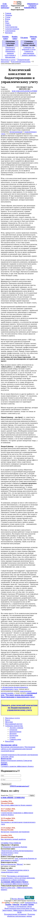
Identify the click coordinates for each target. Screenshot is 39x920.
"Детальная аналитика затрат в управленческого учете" (15, 871)
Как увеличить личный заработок (13, 839)
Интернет (13, 733)
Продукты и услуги (8, 60)
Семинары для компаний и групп (29, 48)
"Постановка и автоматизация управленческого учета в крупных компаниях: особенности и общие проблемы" (18, 878)
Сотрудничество (11, 27)
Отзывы (12, 737)
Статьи (7, 17)
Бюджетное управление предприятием (15, 832)
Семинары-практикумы (14, 726)
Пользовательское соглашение (15, 914)
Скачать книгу (6, 854)
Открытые (13, 730)
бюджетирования (16, 132)
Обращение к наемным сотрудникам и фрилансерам (10, 54)
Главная (8, 13)
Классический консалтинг (21, 61)
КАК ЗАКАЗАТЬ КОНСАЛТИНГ (24, 91)
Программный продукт (13, 724)
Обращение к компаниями (10, 48)
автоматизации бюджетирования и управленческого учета (14, 688)
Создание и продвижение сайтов (19, 906)
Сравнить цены (15, 739)
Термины (8, 15)
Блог (7, 21)
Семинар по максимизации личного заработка (29, 53)
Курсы (7, 19)
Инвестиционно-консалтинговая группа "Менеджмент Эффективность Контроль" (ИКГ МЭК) (19, 910)
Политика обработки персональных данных (21, 915)
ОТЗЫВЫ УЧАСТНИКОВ (11, 843)
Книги (7, 720)
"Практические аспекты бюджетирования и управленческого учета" (17, 852)
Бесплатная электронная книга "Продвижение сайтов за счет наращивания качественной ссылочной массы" (18, 749)
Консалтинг (9, 741)
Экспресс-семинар (16, 728)
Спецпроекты (10, 31)
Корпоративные (15, 731)
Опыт (7, 23)
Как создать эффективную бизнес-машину (16, 805)
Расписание (14, 735)
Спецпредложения (12, 29)
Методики (9, 722)
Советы (8, 25)
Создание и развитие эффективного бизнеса (17, 766)
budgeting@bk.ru (30, 8)
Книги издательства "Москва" (12, 864)
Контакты (8, 33)
